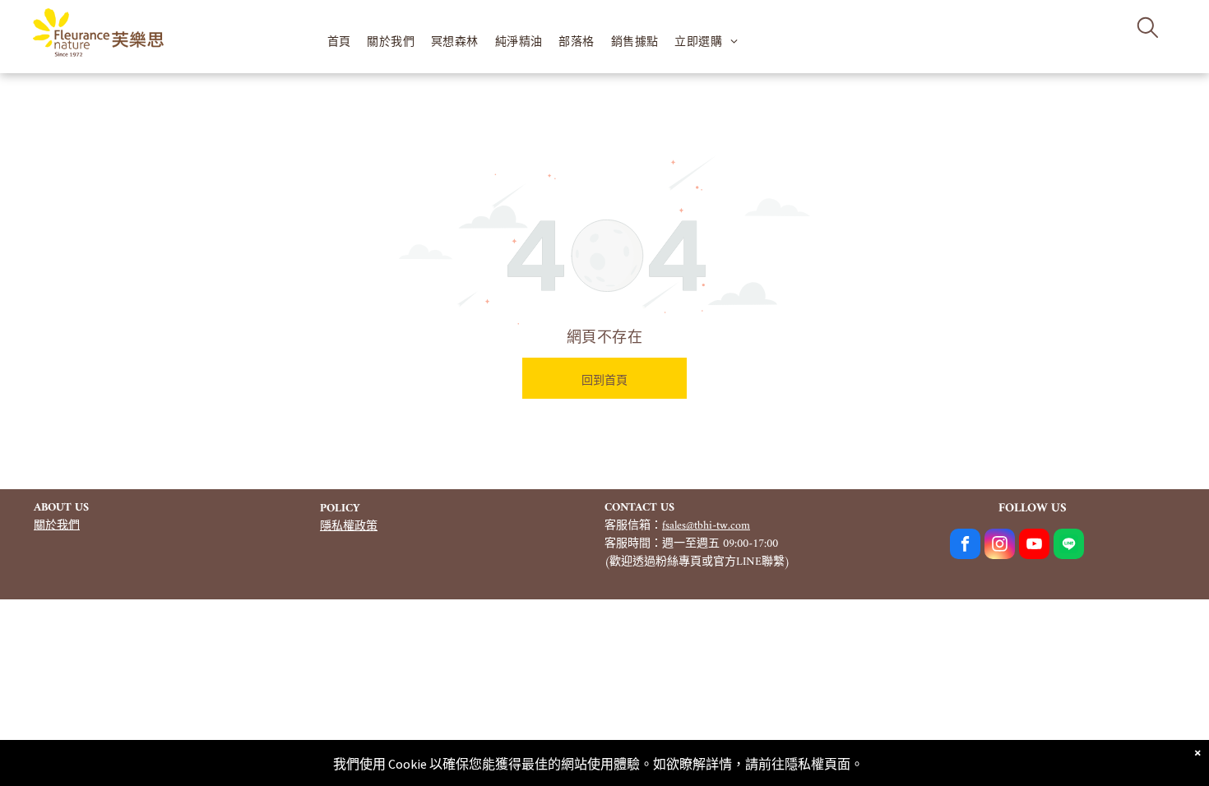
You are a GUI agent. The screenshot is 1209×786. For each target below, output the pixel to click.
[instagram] (999, 546)
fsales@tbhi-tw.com (706, 526)
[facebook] (965, 546)
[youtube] (1034, 546)
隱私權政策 (349, 526)
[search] (1148, 29)
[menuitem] (339, 41)
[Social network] (1069, 546)
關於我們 (57, 526)
